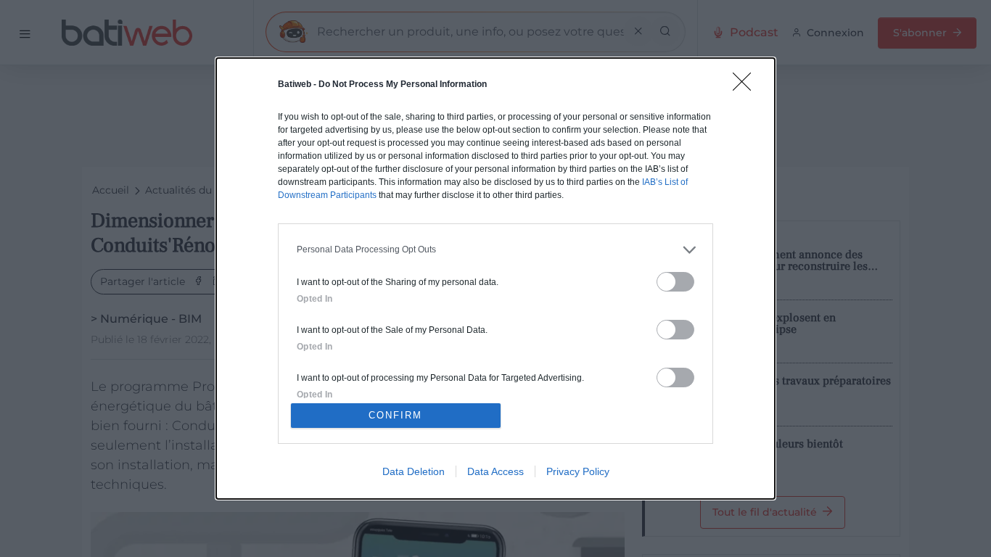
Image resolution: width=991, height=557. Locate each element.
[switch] (675, 282)
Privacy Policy (577, 471)
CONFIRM (395, 415)
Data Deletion (413, 471)
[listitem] (495, 249)
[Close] (746, 86)
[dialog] (495, 278)
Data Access (495, 471)
